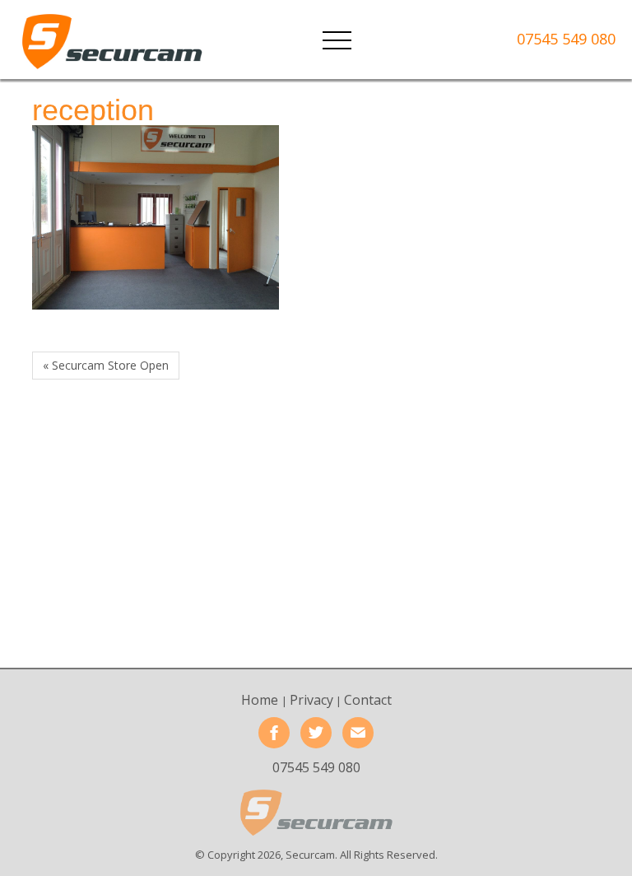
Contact (368, 700)
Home (261, 700)
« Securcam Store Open (106, 365)
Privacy (311, 700)
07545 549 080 (566, 39)
